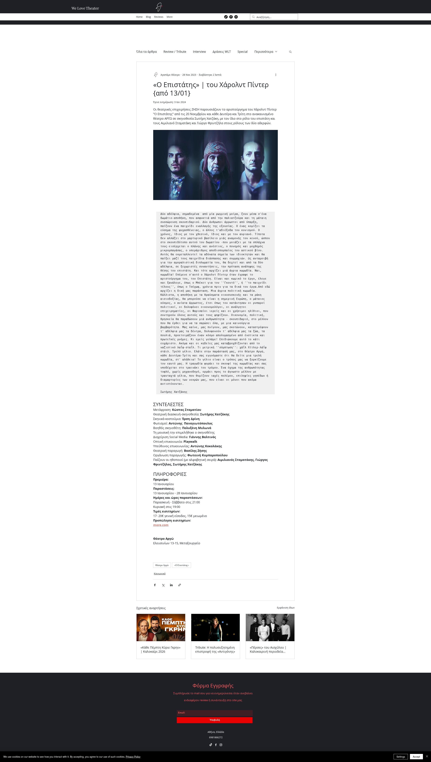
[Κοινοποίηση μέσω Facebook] (154, 585)
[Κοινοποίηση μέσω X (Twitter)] (163, 585)
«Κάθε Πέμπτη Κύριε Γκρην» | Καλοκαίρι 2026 (160, 649)
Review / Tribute (174, 51)
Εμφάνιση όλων (286, 607)
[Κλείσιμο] (427, 756)
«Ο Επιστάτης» (181, 565)
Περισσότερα (263, 51)
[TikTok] (226, 17)
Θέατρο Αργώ (162, 565)
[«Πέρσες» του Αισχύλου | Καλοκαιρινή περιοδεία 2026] (270, 627)
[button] (290, 51)
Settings (400, 756)
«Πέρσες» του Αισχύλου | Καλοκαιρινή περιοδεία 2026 (268, 649)
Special (243, 51)
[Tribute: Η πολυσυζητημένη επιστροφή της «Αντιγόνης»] (215, 627)
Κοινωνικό (159, 573)
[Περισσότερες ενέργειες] (276, 75)
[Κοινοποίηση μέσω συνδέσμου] (179, 585)
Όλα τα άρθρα (146, 51)
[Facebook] (231, 17)
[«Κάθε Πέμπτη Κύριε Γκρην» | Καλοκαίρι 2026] (161, 627)
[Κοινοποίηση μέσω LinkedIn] (171, 585)
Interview (199, 51)
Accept (416, 756)
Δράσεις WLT (222, 51)
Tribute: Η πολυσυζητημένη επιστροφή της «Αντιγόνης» (215, 649)
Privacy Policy (133, 756)
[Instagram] (236, 17)
